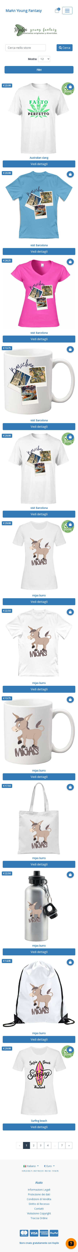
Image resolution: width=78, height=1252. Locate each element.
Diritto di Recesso (39, 1204)
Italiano (31, 1166)
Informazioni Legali (39, 1189)
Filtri (39, 69)
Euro (48, 1166)
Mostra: (32, 59)
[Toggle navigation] (67, 10)
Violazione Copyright (39, 1213)
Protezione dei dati (39, 1194)
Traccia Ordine (39, 1218)
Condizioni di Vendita (39, 1199)
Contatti (39, 1208)
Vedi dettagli (39, 164)
